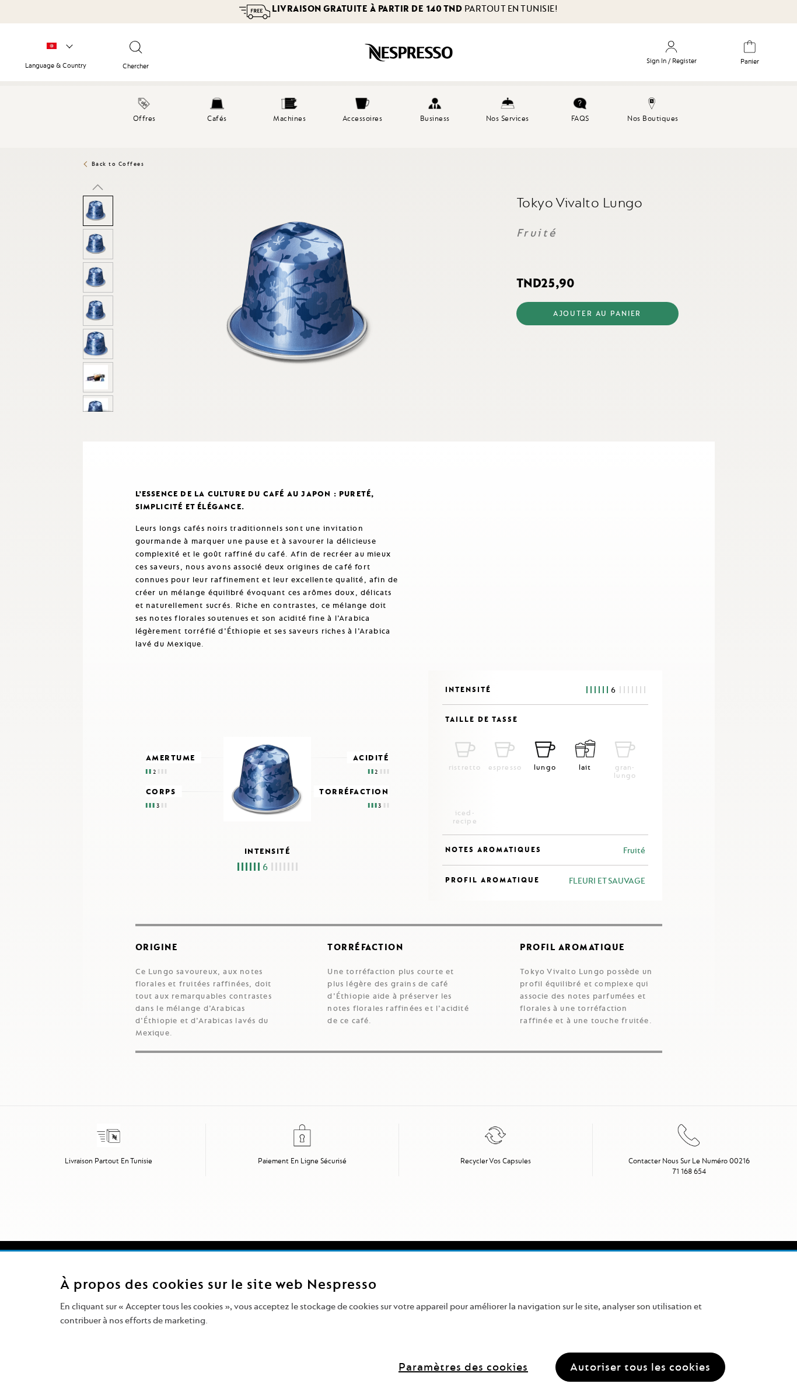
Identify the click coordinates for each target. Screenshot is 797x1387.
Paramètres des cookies (463, 1366)
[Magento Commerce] (355, 56)
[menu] (398, 117)
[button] (98, 187)
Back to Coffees (118, 164)
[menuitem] (144, 108)
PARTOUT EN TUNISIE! (415, 9)
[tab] (86, 446)
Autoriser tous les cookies (640, 1366)
